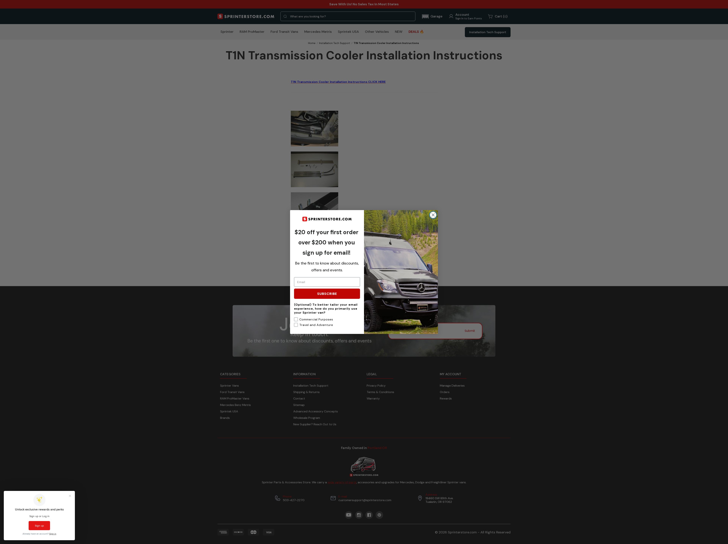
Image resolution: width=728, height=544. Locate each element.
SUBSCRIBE (327, 293)
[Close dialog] (433, 215)
